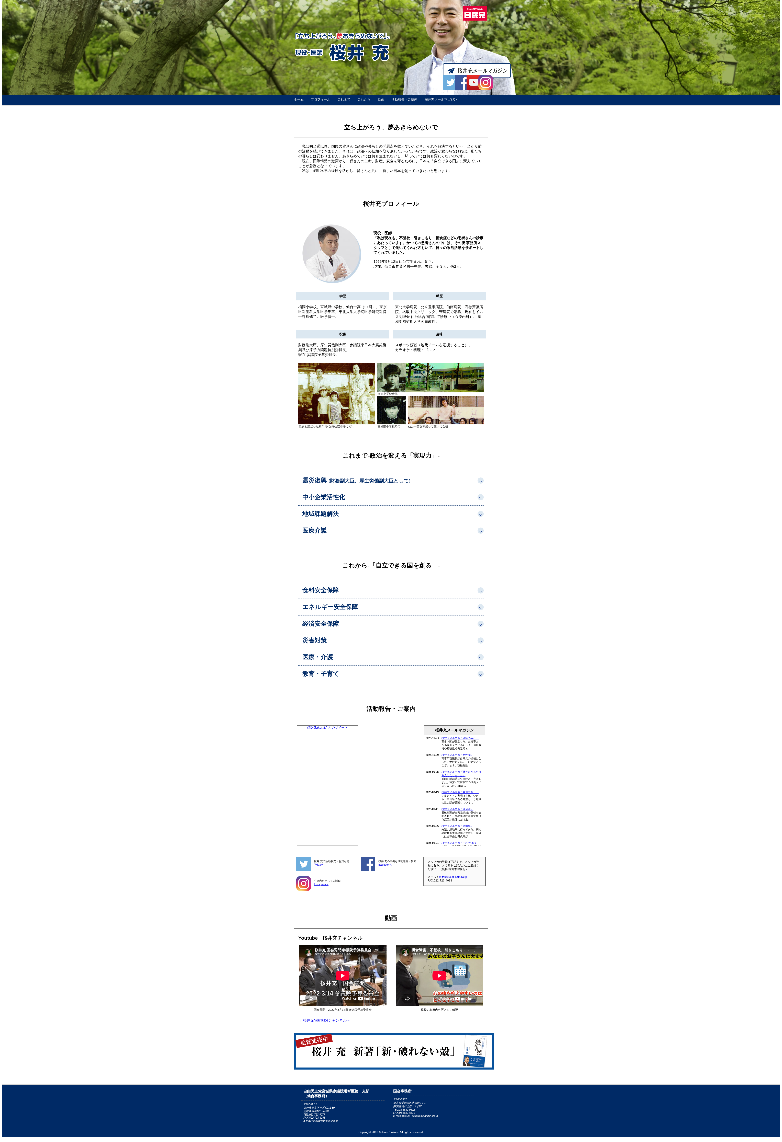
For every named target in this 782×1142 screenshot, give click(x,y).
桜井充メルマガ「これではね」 (460, 842)
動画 (381, 99)
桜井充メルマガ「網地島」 (457, 826)
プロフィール (320, 99)
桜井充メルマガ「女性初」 (457, 755)
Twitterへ (319, 864)
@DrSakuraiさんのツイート (327, 727)
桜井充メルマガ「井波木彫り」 (460, 792)
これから (364, 99)
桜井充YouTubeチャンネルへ (326, 1020)
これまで (343, 99)
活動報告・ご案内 (404, 99)
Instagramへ (321, 884)
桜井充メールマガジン (441, 99)
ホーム (299, 99)
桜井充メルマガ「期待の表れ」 (460, 738)
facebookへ (385, 864)
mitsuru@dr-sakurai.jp (453, 876)
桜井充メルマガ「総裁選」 (457, 809)
